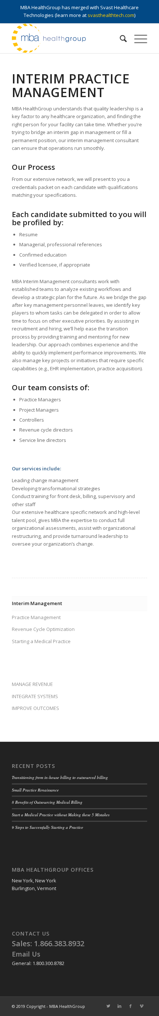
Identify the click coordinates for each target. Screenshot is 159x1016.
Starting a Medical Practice (41, 641)
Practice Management (36, 617)
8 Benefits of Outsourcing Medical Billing (47, 802)
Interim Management (37, 603)
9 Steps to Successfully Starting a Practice (47, 827)
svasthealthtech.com (111, 15)
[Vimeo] (141, 1006)
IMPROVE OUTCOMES (35, 708)
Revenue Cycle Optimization (43, 629)
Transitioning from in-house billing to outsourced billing (60, 777)
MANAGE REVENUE (32, 684)
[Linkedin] (119, 1006)
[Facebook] (130, 1006)
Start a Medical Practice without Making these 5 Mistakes (60, 814)
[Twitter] (108, 1006)
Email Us (26, 954)
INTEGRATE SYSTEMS (35, 696)
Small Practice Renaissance (35, 790)
